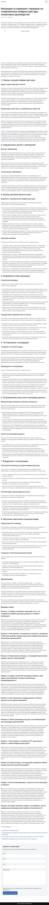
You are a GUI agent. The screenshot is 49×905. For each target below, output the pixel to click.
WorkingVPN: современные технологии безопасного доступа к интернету (19, 838)
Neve (18, 903)
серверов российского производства (9, 132)
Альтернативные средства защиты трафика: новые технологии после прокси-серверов (23, 836)
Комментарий (6, 869)
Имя (4, 853)
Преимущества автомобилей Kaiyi (10, 830)
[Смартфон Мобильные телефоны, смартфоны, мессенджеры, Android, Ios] (5, 2)
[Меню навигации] (46, 2)
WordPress (29, 903)
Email (4, 858)
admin (5, 17)
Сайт (4, 864)
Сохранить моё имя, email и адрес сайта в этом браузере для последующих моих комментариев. (22, 889)
